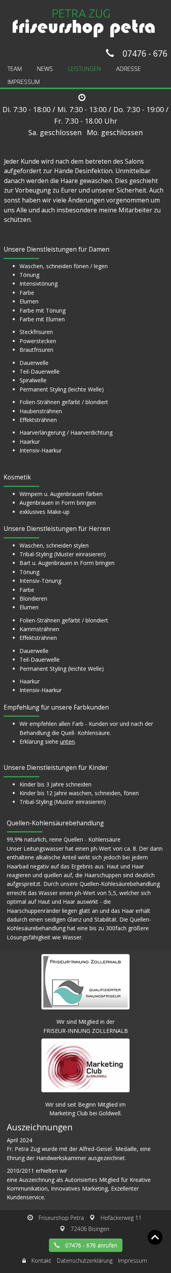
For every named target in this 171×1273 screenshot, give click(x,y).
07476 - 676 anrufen (91, 1245)
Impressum (132, 1260)
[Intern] (24, 1260)
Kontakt (41, 1260)
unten (67, 741)
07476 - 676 (144, 53)
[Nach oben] (155, 1237)
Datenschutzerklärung (85, 1260)
